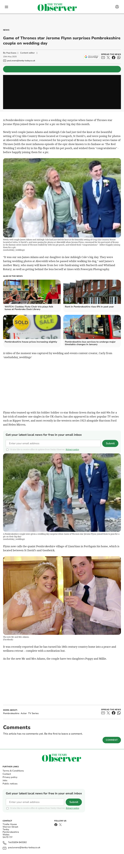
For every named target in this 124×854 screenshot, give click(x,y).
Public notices (10, 783)
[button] (6, 7)
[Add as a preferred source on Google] (91, 56)
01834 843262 (19, 842)
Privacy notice (72, 449)
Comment (112, 739)
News (6, 30)
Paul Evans (11, 53)
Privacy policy (10, 777)
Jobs (5, 780)
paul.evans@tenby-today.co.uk (24, 847)
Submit (110, 443)
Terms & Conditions (13, 770)
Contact (7, 773)
